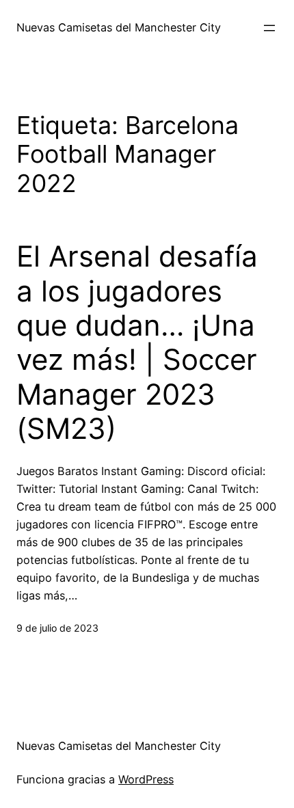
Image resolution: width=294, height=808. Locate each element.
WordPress (146, 779)
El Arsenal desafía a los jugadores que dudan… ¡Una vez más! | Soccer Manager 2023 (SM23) (137, 342)
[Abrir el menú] (269, 28)
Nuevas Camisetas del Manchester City (118, 27)
